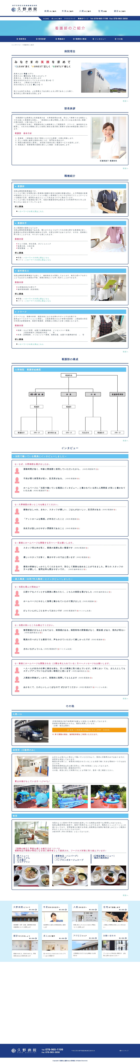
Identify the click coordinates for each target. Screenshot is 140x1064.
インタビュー (100, 39)
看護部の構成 (81, 39)
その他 (120, 39)
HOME (44, 18)
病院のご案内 (50, 8)
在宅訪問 (102, 8)
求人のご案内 (56, 18)
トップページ (16, 45)
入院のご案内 (85, 8)
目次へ (125, 101)
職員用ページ (83, 18)
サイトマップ (124, 1050)
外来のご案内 (67, 8)
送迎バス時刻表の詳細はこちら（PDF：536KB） (90, 730)
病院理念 (22, 39)
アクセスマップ (70, 18)
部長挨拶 (42, 39)
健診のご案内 (120, 8)
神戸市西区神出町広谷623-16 (87, 1050)
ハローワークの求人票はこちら (31, 211)
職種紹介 (61, 39)
